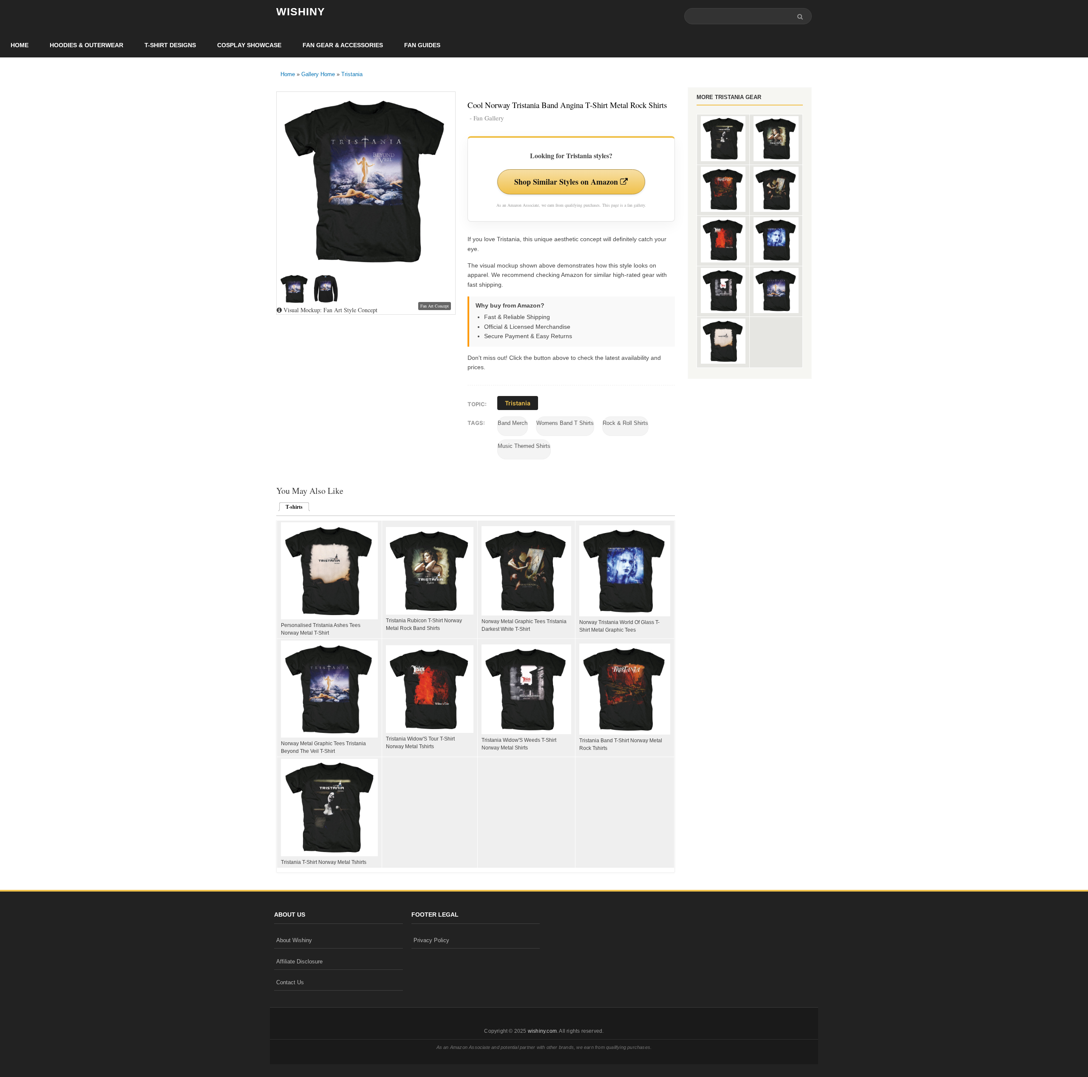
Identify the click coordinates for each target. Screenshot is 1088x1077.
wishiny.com (542, 1031)
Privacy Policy (431, 940)
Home (19, 45)
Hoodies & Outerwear (86, 45)
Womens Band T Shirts (565, 423)
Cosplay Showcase (249, 45)
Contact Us (290, 982)
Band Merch (512, 423)
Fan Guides (422, 45)
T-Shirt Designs (170, 45)
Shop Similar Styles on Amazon (567, 181)
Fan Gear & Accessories (343, 45)
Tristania (352, 74)
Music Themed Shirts (524, 446)
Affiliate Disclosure (299, 961)
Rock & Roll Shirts (625, 423)
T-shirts (291, 507)
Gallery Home (318, 74)
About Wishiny (294, 940)
